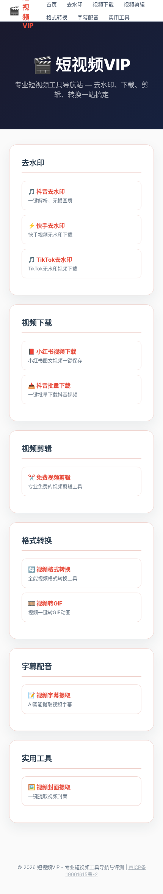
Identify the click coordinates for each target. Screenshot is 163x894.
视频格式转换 (53, 569)
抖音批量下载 (53, 385)
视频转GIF (49, 603)
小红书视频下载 (56, 351)
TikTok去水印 (54, 259)
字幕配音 (88, 17)
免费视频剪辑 (53, 477)
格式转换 (56, 17)
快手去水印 (50, 225)
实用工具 (119, 17)
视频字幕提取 (53, 695)
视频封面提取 (53, 787)
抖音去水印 (50, 191)
